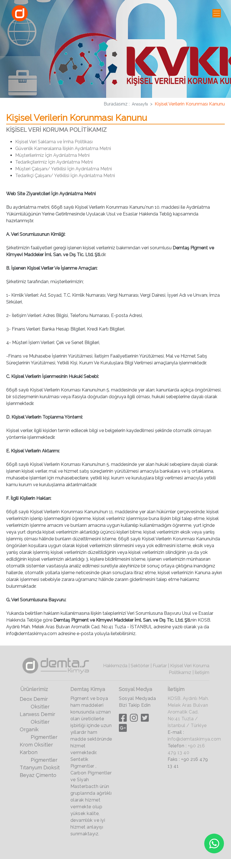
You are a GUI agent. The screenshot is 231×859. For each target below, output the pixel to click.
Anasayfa (140, 104)
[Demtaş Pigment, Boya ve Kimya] (20, 13)
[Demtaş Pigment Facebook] (123, 719)
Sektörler (140, 665)
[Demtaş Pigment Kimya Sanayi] (56, 665)
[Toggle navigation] (216, 13)
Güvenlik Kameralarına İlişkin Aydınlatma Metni (63, 148)
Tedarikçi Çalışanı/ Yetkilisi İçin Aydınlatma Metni (65, 175)
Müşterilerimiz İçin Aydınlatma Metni (52, 155)
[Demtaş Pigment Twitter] (145, 719)
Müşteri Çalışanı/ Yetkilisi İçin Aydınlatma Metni (63, 168)
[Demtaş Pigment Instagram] (134, 719)
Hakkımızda (115, 665)
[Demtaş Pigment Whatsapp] (214, 843)
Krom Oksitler (36, 745)
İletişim (202, 672)
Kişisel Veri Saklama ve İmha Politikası (54, 141)
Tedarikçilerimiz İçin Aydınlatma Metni (54, 162)
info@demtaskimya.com (194, 739)
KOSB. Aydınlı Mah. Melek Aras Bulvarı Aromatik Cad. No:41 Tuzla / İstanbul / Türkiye (188, 712)
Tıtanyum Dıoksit (40, 767)
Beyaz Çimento (38, 775)
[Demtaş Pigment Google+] (123, 729)
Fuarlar (160, 665)
